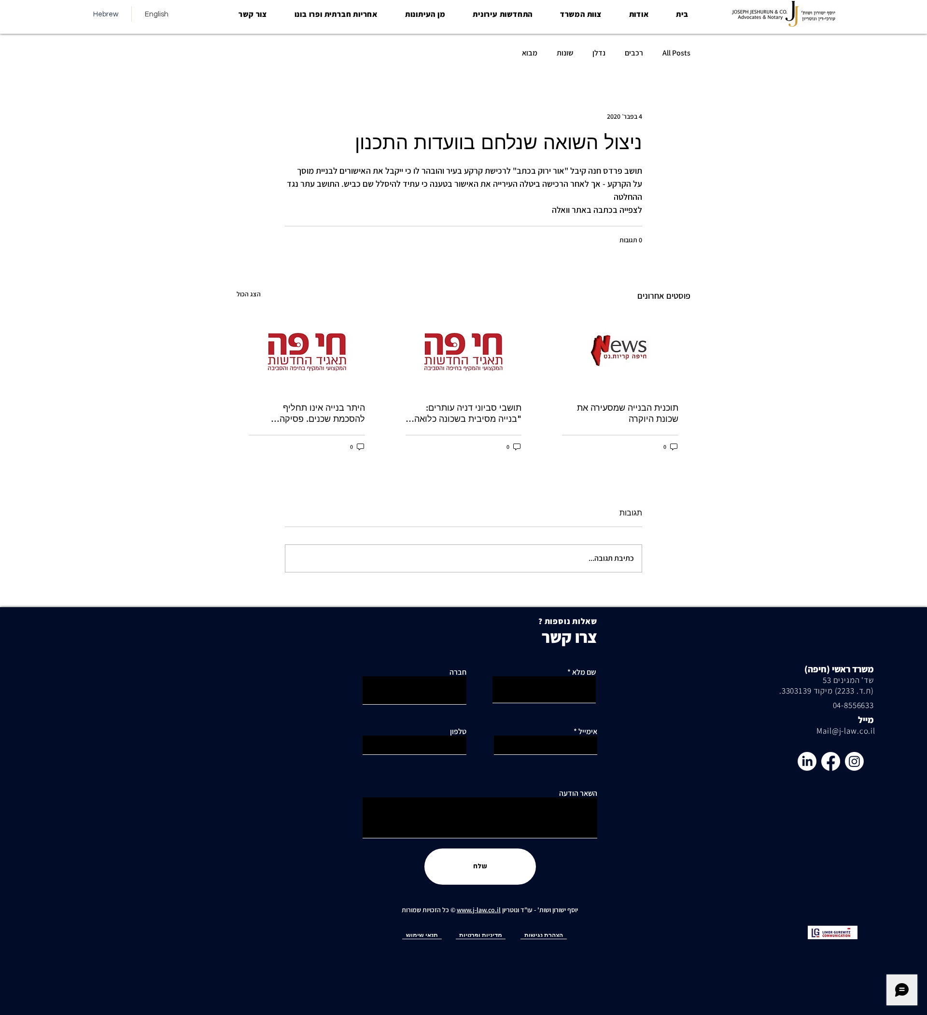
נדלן (598, 53)
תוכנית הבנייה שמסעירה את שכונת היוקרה (627, 413)
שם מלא (584, 672)
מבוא (529, 53)
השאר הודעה (578, 793)
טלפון (458, 732)
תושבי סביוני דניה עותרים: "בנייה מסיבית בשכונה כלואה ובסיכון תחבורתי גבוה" (467, 413)
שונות (565, 53)
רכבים (634, 53)
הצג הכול (249, 294)
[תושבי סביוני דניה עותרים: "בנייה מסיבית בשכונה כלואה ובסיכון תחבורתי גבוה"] (464, 351)
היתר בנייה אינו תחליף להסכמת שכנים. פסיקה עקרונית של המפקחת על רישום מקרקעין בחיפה (308, 413)
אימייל (587, 732)
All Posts (676, 53)
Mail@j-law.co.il (845, 730)
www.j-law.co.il (479, 909)
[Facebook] (830, 761)
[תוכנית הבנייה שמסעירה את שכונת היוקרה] (620, 351)
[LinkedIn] (807, 761)
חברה (457, 672)
